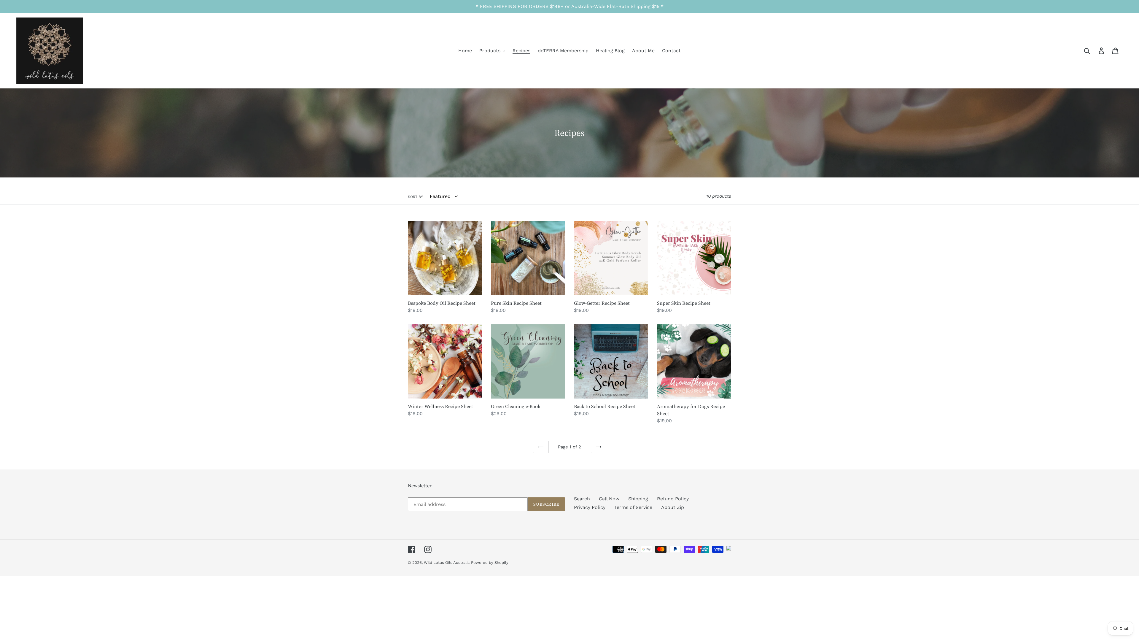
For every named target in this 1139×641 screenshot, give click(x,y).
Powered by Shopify (489, 562)
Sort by (415, 197)
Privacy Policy (589, 507)
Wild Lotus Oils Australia (447, 562)
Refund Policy (673, 499)
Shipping (638, 499)
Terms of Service (633, 507)
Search (582, 499)
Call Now (609, 499)
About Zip (672, 507)
